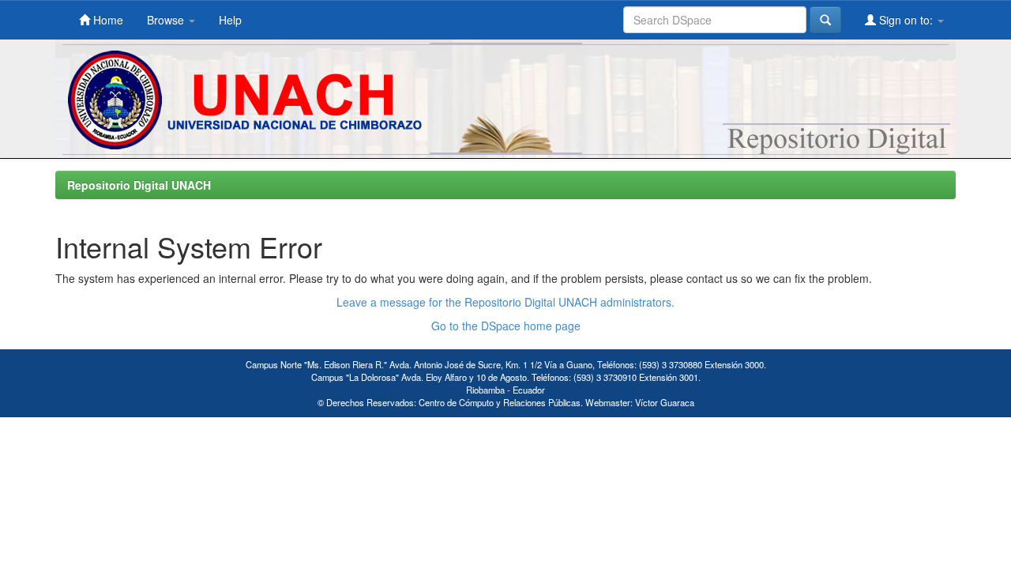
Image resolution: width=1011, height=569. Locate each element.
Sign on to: (906, 20)
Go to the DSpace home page (506, 325)
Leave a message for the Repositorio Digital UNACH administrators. (505, 302)
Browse (167, 20)
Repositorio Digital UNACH (139, 185)
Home (106, 20)
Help (230, 20)
